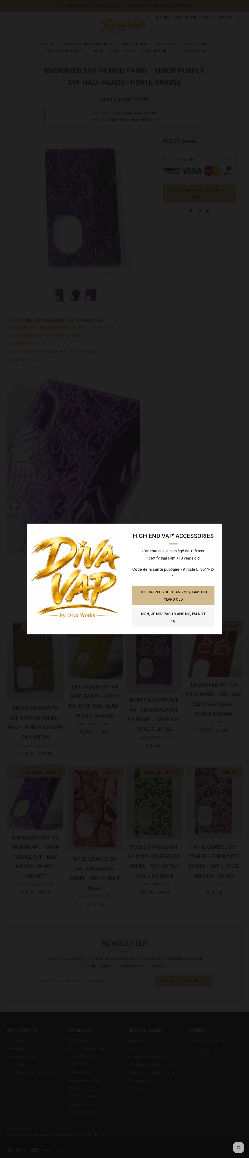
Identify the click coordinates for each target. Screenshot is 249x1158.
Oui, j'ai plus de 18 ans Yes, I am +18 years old (173, 596)
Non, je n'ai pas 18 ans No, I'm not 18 (173, 617)
